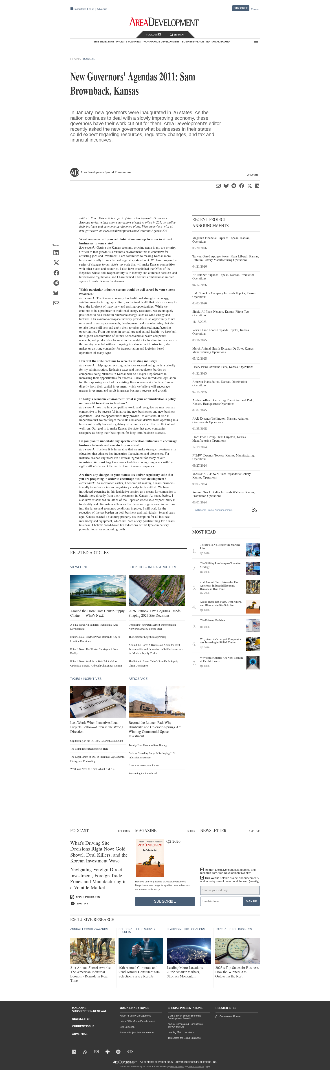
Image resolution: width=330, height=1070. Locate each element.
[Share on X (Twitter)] (58, 263)
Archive (254, 831)
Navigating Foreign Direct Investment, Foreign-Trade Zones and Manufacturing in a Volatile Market (98, 878)
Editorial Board (218, 41)
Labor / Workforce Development (137, 1021)
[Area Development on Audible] (130, 1052)
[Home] (97, 1052)
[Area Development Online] (125, 1062)
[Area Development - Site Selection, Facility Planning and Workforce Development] (165, 22)
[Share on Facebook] (58, 273)
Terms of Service (196, 1067)
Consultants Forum (83, 9)
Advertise (102, 9)
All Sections (256, 41)
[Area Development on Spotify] (119, 1052)
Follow (152, 34)
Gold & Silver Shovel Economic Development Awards (184, 1017)
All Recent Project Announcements (214, 510)
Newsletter (81, 1018)
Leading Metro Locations (181, 1032)
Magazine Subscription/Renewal (89, 1009)
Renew (255, 9)
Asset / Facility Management (135, 1015)
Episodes (124, 831)
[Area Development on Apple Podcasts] (108, 1052)
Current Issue (83, 1026)
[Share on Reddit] (58, 283)
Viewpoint (79, 567)
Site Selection (127, 1027)
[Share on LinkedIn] (58, 253)
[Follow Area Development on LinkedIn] (75, 1052)
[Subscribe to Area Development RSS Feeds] (86, 1052)
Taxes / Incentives (85, 678)
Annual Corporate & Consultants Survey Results (185, 1025)
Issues (191, 831)
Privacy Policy (177, 1067)
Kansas (89, 59)
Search (179, 34)
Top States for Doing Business (184, 1038)
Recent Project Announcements (137, 1032)
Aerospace (138, 678)
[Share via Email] (58, 303)
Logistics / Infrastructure (153, 567)
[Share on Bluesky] (58, 293)
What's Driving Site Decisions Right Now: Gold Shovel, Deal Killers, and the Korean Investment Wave (99, 852)
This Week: (229, 880)
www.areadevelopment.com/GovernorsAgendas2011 (136, 230)
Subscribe (240, 8)
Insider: (228, 871)
